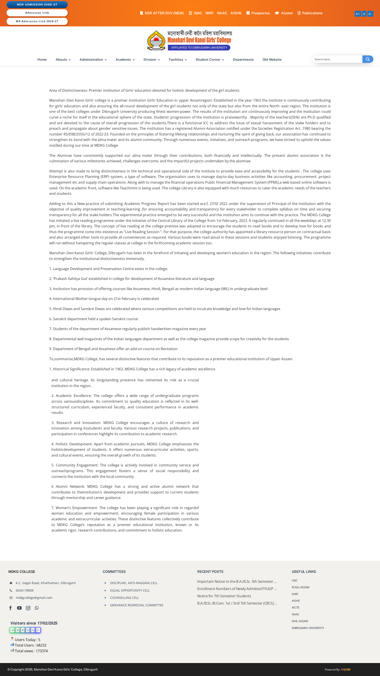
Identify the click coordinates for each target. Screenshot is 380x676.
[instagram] (28, 608)
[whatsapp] (36, 608)
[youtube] (19, 608)
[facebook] (10, 608)
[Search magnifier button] (367, 59)
